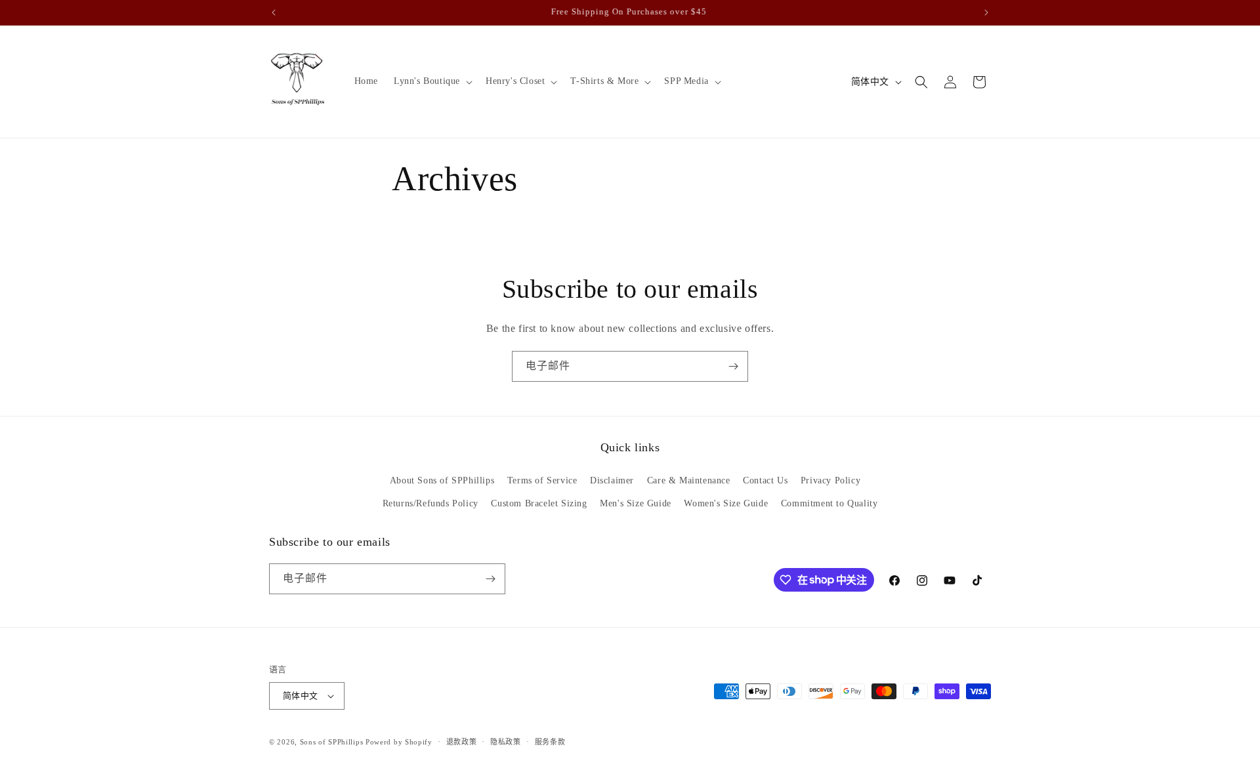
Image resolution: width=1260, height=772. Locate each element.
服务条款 (550, 742)
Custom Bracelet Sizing (539, 503)
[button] (432, 81)
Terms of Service (542, 480)
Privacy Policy (830, 480)
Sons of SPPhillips (332, 742)
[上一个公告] (273, 12)
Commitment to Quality (829, 503)
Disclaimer (612, 480)
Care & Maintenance (688, 480)
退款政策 (461, 742)
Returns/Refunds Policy (430, 503)
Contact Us (765, 480)
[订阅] (733, 366)
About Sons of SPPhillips (442, 480)
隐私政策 (505, 742)
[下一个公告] (986, 12)
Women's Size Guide (726, 503)
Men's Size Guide (635, 503)
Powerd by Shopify (399, 742)
